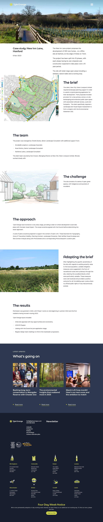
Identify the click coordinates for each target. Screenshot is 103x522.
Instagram (29, 429)
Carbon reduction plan (33, 434)
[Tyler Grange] (18, 4)
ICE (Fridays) (30, 432)
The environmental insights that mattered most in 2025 (49, 392)
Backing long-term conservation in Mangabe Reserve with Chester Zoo (25, 392)
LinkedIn (29, 427)
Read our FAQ (51, 513)
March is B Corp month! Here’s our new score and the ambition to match (77, 392)
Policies (28, 430)
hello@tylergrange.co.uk (33, 421)
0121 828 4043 (30, 423)
